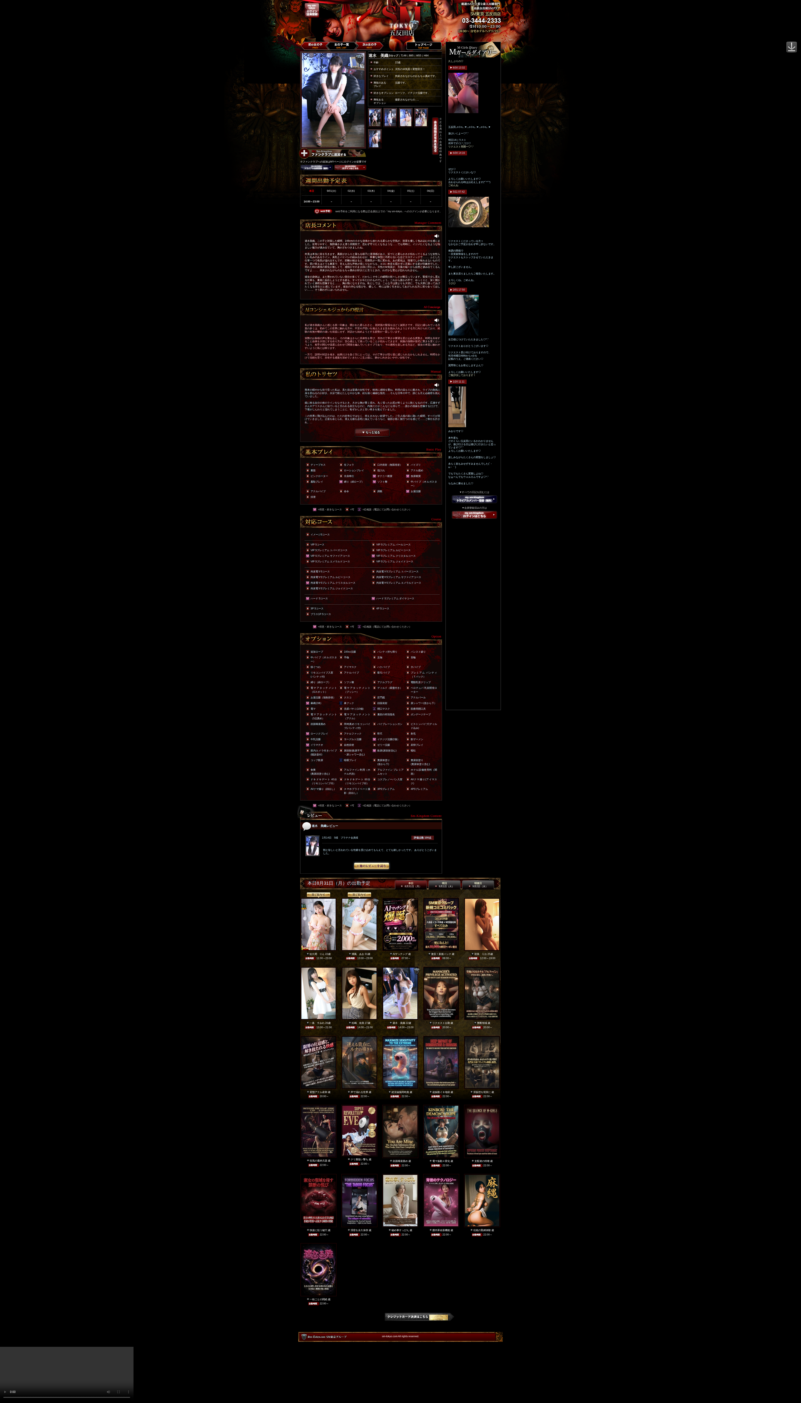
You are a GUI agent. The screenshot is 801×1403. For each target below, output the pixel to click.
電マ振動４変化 (441, 1161)
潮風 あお (358, 954)
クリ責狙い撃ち (359, 1159)
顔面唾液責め (400, 1161)
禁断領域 (482, 1023)
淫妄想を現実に (482, 1092)
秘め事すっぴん (400, 1230)
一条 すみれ (317, 1023)
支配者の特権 (482, 1161)
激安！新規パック (441, 954)
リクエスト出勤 (441, 1023)
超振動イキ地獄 (441, 1092)
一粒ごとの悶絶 (318, 1299)
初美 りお (480, 954)
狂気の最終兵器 (318, 1160)
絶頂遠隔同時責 (400, 1092)
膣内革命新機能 (441, 1230)
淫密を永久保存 (359, 1230)
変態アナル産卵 (318, 1092)
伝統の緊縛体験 (482, 1230)
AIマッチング (400, 954)
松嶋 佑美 (358, 1023)
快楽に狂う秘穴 (318, 1230)
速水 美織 (399, 1023)
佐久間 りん (317, 954)
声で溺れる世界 (359, 1092)
